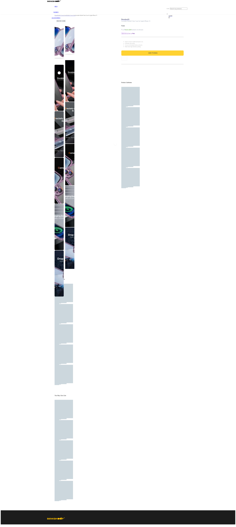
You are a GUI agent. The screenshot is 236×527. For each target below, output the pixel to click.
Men (56, 6)
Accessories (56, 18)
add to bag (152, 53)
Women (55, 12)
